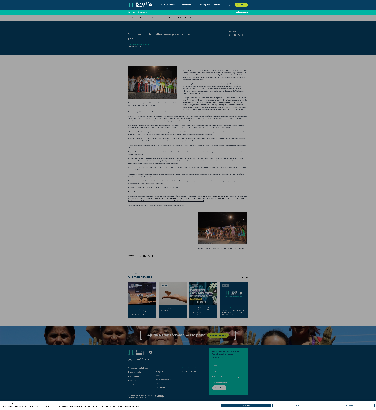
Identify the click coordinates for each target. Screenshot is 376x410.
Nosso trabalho (187, 5)
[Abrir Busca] (230, 5)
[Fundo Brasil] (140, 4)
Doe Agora (241, 4)
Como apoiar (204, 5)
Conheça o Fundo (168, 5)
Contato (216, 5)
